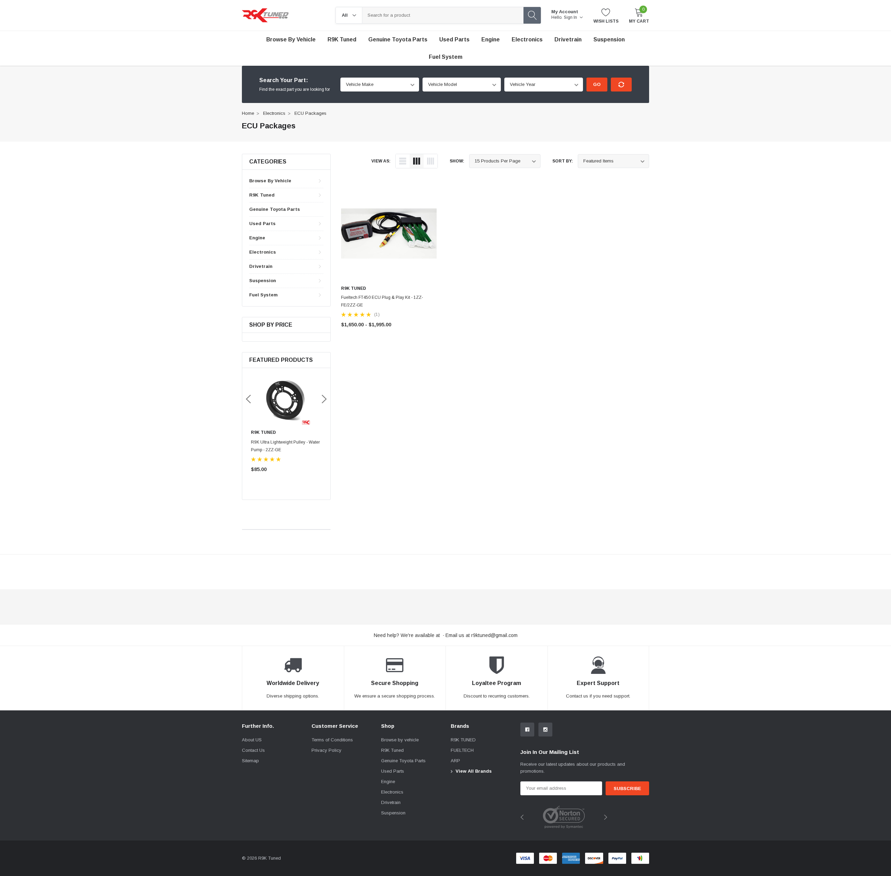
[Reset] (621, 84)
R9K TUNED (463, 739)
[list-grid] (430, 161)
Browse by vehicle (291, 39)
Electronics (527, 39)
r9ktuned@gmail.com (494, 635)
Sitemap (250, 760)
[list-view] (403, 161)
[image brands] (564, 816)
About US (252, 739)
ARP (455, 760)
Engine (490, 39)
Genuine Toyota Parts (274, 209)
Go (597, 84)
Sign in (571, 17)
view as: (381, 161)
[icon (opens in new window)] (527, 729)
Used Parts (454, 39)
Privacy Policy (326, 750)
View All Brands (474, 771)
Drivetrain (568, 39)
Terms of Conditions (332, 739)
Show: (457, 161)
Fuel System (446, 57)
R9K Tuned (342, 39)
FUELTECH (462, 750)
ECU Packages (310, 113)
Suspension (609, 39)
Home (248, 113)
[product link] (389, 233)
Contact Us (253, 750)
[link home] (265, 15)
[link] (286, 400)
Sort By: (562, 161)
